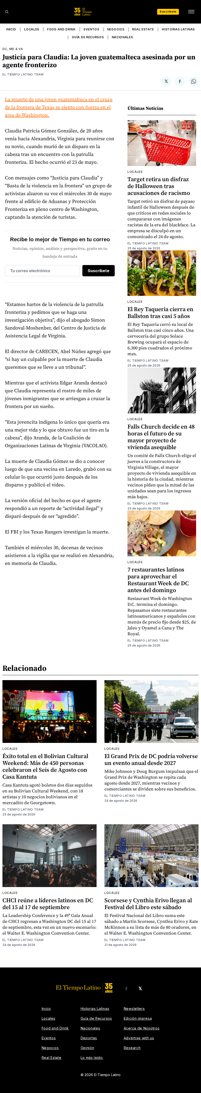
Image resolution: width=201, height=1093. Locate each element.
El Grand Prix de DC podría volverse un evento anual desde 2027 (151, 759)
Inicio (11, 29)
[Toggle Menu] (191, 12)
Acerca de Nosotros (142, 1028)
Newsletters (134, 1008)
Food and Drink (61, 29)
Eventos (91, 29)
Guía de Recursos (88, 37)
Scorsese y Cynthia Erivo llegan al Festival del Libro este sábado (148, 903)
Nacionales (122, 37)
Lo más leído (92, 1057)
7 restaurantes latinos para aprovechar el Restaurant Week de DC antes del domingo (158, 579)
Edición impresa (138, 1018)
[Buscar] (7, 12)
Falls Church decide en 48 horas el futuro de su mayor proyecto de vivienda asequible (161, 436)
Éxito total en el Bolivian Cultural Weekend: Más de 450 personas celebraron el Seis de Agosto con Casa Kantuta (45, 766)
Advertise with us (139, 1038)
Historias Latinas (178, 29)
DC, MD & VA (12, 49)
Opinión (87, 1048)
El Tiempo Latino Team (23, 74)
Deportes (89, 1038)
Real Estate (143, 29)
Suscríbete (168, 11)
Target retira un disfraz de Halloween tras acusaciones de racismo (158, 186)
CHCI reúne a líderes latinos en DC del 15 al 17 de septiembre (47, 903)
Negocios (116, 29)
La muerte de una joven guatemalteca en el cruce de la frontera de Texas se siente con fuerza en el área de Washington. (59, 107)
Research (132, 1048)
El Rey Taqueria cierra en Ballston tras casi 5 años (160, 312)
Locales (31, 29)
